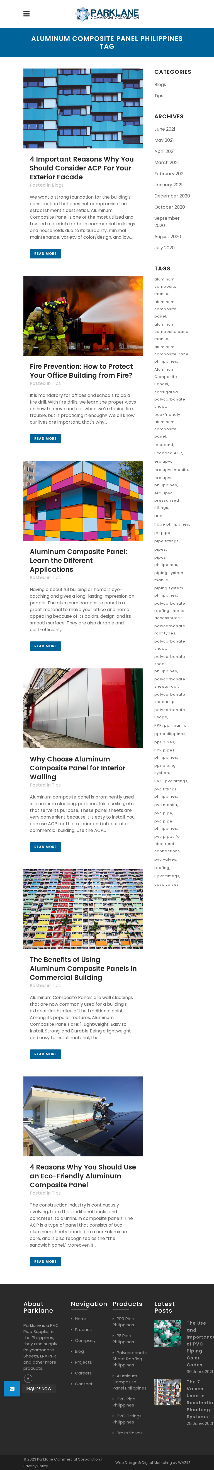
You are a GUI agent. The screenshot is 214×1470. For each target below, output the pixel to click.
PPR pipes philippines (165, 754)
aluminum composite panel (165, 309)
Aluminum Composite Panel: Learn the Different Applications (78, 560)
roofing (161, 867)
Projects (83, 1362)
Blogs (58, 185)
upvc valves (166, 884)
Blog (79, 1351)
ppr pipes (164, 742)
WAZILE (184, 1462)
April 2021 (164, 151)
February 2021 (169, 173)
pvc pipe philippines (165, 825)
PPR (158, 725)
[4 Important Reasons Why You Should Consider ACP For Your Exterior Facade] (83, 108)
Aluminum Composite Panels (165, 377)
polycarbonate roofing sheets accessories (169, 611)
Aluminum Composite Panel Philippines (130, 1382)
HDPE (159, 516)
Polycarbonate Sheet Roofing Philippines (130, 1359)
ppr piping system (165, 769)
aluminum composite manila (165, 286)
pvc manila (165, 804)
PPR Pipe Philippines (123, 1322)
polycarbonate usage (169, 713)
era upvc (163, 461)
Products (84, 1329)
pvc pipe (163, 813)
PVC (158, 781)
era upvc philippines (165, 481)
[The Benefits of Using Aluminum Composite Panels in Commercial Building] (83, 909)
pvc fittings (176, 781)
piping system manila (168, 576)
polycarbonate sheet (169, 645)
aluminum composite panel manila (172, 331)
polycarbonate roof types (169, 629)
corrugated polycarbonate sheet (169, 399)
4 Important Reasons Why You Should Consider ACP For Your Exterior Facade (82, 168)
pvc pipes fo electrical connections (167, 844)
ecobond (163, 444)
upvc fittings (166, 876)
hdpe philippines (171, 524)
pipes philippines (165, 561)
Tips (56, 383)
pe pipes (163, 532)
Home (81, 1319)
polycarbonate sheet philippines (169, 664)
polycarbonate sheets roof (169, 683)
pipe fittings (166, 541)
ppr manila (175, 725)
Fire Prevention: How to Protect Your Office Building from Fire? (81, 371)
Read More (45, 253)
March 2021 (166, 162)
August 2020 (167, 236)
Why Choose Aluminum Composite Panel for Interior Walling (77, 768)
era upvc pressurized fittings (166, 500)
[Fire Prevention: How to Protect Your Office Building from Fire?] (83, 316)
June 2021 (164, 129)
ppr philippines (170, 733)
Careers (83, 1373)
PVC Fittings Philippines (127, 1419)
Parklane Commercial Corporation (68, 1459)
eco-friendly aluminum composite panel (167, 425)
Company (85, 1340)
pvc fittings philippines (165, 793)
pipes (160, 549)
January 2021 (168, 185)
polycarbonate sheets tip (169, 698)
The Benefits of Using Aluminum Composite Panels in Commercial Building (83, 968)
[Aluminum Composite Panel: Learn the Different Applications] (83, 501)
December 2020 (172, 196)
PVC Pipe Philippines (124, 1402)
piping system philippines (168, 591)
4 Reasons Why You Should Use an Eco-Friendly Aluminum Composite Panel (83, 1176)
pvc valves (165, 859)
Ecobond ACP (168, 453)
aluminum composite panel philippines (172, 354)
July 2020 (164, 248)
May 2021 (164, 140)
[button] (12, 1388)
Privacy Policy (35, 1466)
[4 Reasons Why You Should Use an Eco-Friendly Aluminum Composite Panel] (83, 1116)
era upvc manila (171, 469)
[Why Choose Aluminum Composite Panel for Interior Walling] (83, 708)
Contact (84, 1384)
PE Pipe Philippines (123, 1339)
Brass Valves (130, 1433)
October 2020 (169, 207)
